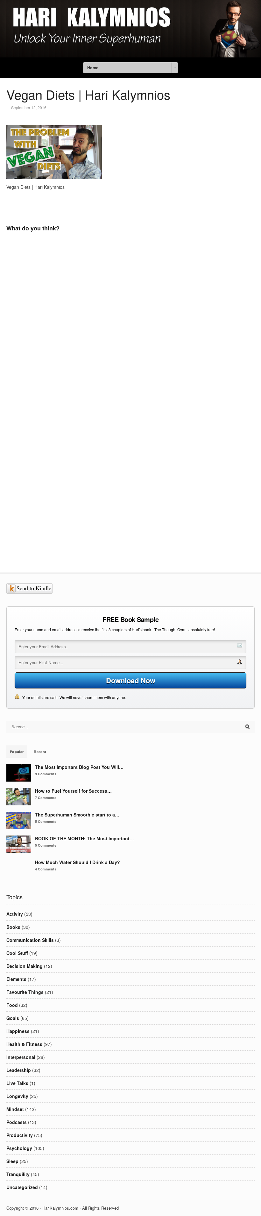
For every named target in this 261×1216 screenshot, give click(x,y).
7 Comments (45, 797)
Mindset (15, 1109)
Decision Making (24, 966)
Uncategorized (22, 1187)
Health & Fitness (24, 1044)
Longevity (17, 1096)
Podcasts (16, 1122)
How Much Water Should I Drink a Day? (77, 862)
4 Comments (45, 869)
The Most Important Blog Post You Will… (79, 767)
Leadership (18, 1070)
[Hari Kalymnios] (130, 55)
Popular (17, 751)
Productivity (19, 1135)
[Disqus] (106, 330)
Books (13, 927)
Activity (14, 914)
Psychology (19, 1148)
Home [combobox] (92, 67)
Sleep (12, 1161)
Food (12, 1005)
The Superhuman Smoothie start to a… (77, 814)
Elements (16, 979)
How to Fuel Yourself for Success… (73, 791)
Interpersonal (20, 1057)
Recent (40, 751)
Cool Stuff (17, 953)
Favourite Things (25, 992)
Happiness (18, 1031)
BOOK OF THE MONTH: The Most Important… (84, 838)
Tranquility (18, 1174)
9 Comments (45, 773)
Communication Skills (30, 940)
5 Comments (45, 821)
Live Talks (17, 1083)
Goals (12, 1018)
